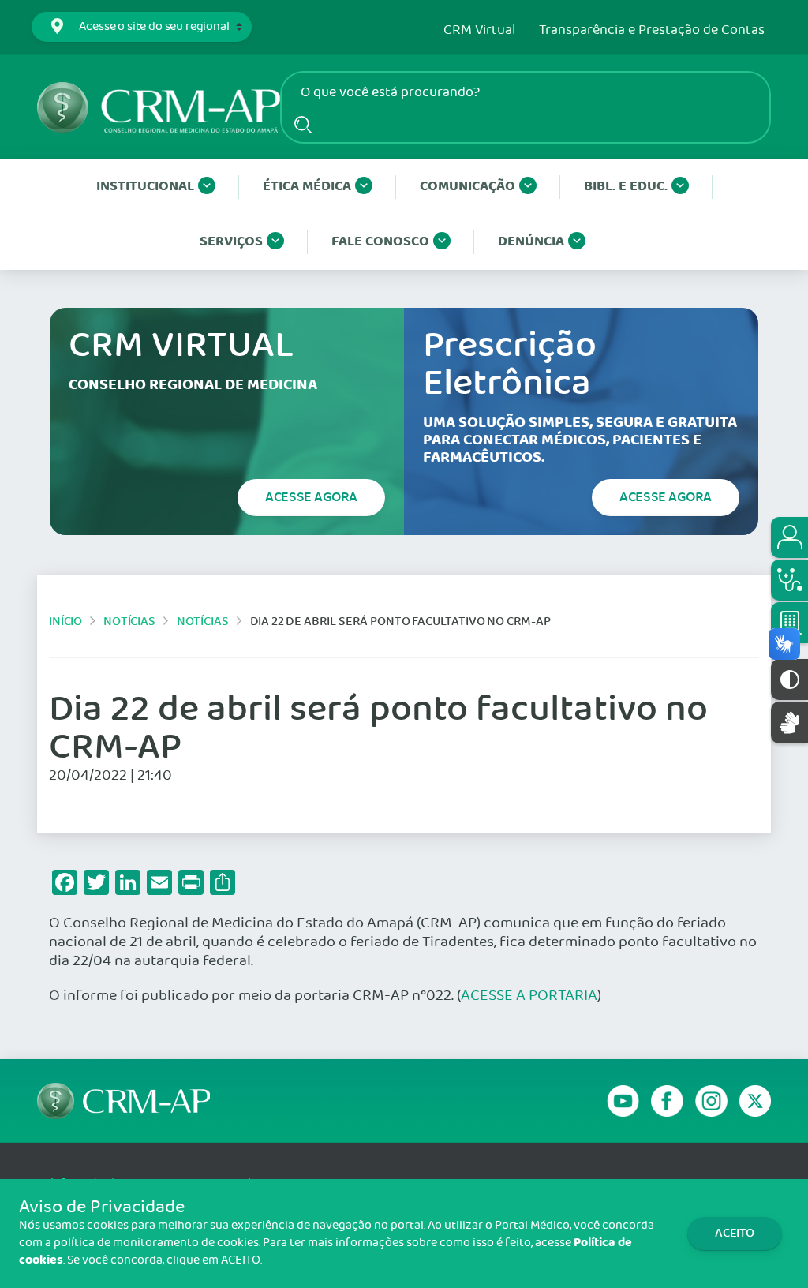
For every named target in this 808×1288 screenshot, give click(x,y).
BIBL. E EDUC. (626, 186)
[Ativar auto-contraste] (789, 679)
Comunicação (467, 186)
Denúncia (531, 241)
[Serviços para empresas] (789, 622)
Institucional (145, 186)
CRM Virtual (479, 30)
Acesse (311, 497)
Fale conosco (380, 241)
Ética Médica (307, 186)
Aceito (734, 1233)
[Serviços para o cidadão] (789, 537)
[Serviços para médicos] (789, 580)
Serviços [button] (231, 241)
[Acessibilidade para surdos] (789, 722)
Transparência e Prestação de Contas (652, 30)
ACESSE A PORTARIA (529, 996)
